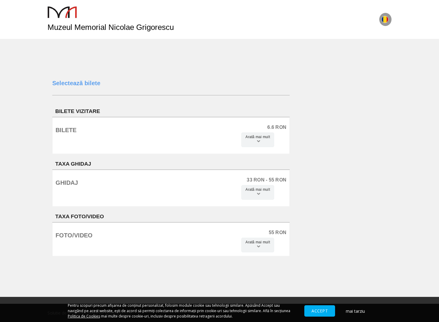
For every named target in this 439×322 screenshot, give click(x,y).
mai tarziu (355, 311)
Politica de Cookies (84, 316)
